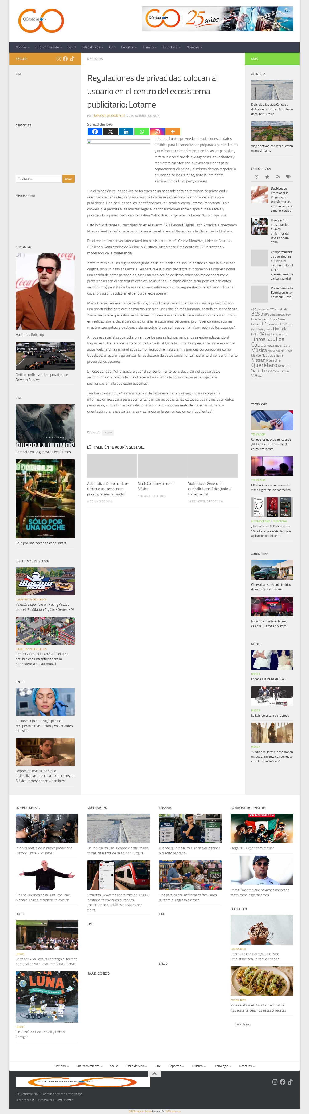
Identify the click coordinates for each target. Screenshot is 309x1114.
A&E (253, 309)
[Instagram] (157, 131)
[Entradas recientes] (256, 177)
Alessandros (262, 309)
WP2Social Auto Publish (140, 1111)
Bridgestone (276, 314)
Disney (281, 319)
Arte (277, 309)
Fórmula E (275, 324)
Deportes (127, 47)
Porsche (273, 360)
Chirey (287, 314)
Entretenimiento (47, 47)
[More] (172, 131)
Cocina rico (238, 949)
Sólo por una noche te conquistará (41, 543)
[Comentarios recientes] (277, 177)
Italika (254, 334)
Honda (269, 329)
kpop (267, 334)
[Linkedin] (126, 131)
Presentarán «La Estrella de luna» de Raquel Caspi (282, 292)
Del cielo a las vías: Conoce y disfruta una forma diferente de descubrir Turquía (272, 109)
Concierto (263, 319)
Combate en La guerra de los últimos (43, 452)
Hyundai (280, 328)
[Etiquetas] (288, 177)
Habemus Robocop (30, 334)
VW (254, 375)
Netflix (280, 355)
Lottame (107, 432)
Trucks (268, 371)
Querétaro (264, 365)
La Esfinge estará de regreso (270, 715)
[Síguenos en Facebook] (65, 58)
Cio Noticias (242, 1024)
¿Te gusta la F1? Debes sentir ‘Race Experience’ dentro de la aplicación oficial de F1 (271, 531)
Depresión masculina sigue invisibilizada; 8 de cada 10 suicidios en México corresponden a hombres (45, 776)
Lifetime (270, 340)
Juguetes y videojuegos (31, 599)
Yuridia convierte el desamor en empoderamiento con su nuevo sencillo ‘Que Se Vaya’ (272, 756)
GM (285, 324)
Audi (283, 309)
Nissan (258, 360)
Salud (72, 47)
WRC (260, 376)
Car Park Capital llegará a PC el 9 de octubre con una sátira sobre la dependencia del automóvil (42, 659)
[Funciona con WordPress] (33, 1100)
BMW (264, 314)
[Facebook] (95, 131)
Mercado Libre (274, 345)
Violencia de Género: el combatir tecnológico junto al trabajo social (209, 488)
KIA (261, 333)
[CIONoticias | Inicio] (40, 21)
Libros (258, 339)
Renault (284, 366)
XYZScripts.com (173, 1111)
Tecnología (170, 47)
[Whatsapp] (141, 131)
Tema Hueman (64, 1100)
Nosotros (193, 47)
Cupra (273, 319)
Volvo (285, 371)
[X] (110, 131)
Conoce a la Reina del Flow (268, 679)
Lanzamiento (279, 334)
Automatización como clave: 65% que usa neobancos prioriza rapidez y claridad (108, 488)
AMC (272, 309)
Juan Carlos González (109, 116)
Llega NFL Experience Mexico (252, 848)
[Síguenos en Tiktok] (72, 58)
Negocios (95, 59)
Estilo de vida (91, 47)
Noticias (21, 47)
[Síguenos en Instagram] (58, 58)
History (260, 329)
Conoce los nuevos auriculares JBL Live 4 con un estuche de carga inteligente (271, 444)
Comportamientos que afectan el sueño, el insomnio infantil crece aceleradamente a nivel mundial (282, 265)
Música (259, 350)
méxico (286, 345)
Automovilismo (260, 521)
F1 (264, 324)
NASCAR (274, 351)
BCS (255, 314)
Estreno (256, 324)
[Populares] (267, 177)
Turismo (148, 47)
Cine (112, 47)
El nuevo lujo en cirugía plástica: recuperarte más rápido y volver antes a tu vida (44, 726)
